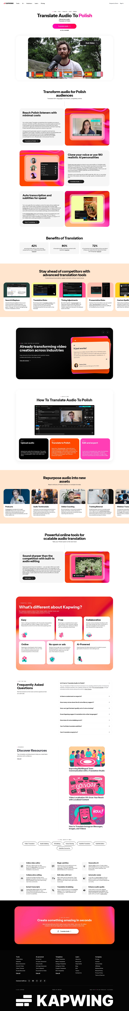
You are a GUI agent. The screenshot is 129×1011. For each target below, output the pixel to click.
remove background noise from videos (97, 890)
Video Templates (60, 959)
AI (22, 3)
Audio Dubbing (44, 843)
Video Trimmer (20, 968)
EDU (76, 968)
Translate (64, 11)
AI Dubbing (57, 843)
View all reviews (24, 360)
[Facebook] (44, 980)
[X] (29, 980)
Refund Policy (99, 970)
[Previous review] (103, 332)
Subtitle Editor (100, 843)
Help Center (78, 963)
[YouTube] (33, 980)
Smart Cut (38, 959)
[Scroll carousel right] (125, 296)
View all (19, 758)
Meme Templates (60, 961)
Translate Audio (63, 26)
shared (28, 879)
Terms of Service (99, 975)
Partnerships (98, 963)
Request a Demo (113, 3)
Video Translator (30, 843)
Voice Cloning (70, 843)
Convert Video (20, 966)
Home (55, 11)
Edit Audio (28, 578)
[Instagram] (36, 980)
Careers (97, 961)
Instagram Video (60, 966)
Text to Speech (40, 968)
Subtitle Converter (64, 848)
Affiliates (97, 966)
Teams (77, 970)
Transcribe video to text (32, 889)
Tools (17, 3)
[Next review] (107, 332)
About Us (78, 959)
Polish (74, 11)
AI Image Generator (41, 966)
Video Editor (19, 959)
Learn (36, 3)
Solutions (29, 3)
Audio (70, 11)
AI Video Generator (41, 961)
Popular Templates (61, 968)
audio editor (104, 893)
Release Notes (99, 968)
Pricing (43, 3)
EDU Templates (60, 970)
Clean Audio (39, 963)
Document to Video (41, 970)
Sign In (121, 3)
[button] (90, 356)
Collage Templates (61, 963)
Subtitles (18, 961)
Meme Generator (20, 963)
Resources (78, 961)
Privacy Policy (99, 973)
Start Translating (30, 222)
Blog (76, 966)
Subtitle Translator (84, 843)
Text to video (91, 865)
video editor (34, 867)
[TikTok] (40, 980)
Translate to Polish (30, 141)
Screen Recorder (20, 970)
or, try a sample (64, 30)
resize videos (98, 877)
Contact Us (78, 973)
